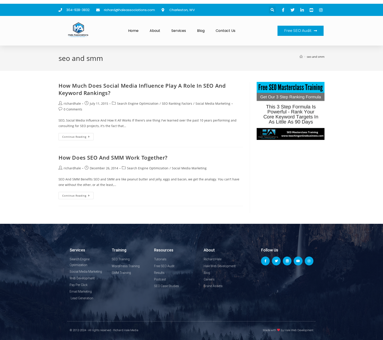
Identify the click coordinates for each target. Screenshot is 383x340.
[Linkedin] (287, 261)
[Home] (301, 57)
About (155, 30)
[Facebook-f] (265, 261)
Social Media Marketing (212, 103)
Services (178, 30)
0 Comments (73, 109)
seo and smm (315, 57)
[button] (272, 9)
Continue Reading (78, 135)
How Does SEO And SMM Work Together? (113, 157)
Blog (201, 30)
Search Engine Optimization (137, 103)
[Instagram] (309, 261)
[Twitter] (276, 261)
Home (133, 30)
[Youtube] (298, 261)
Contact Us (225, 30)
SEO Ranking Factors (177, 103)
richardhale (72, 103)
